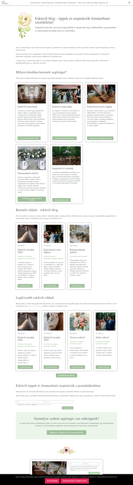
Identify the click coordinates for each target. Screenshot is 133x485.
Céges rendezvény (87, 3)
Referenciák (72, 3)
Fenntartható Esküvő (61, 3)
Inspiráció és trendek (24, 258)
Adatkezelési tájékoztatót (44, 404)
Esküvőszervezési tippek (25, 256)
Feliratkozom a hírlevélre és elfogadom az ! (34, 404)
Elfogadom (52, 481)
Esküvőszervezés (35, 3)
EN (107, 3)
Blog (79, 3)
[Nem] (131, 480)
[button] (66, 375)
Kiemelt (33, 258)
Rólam (96, 3)
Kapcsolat (102, 3)
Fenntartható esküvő (76, 256)
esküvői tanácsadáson (34, 306)
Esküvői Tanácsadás (48, 3)
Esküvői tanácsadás (49, 256)
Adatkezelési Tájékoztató (75, 481)
